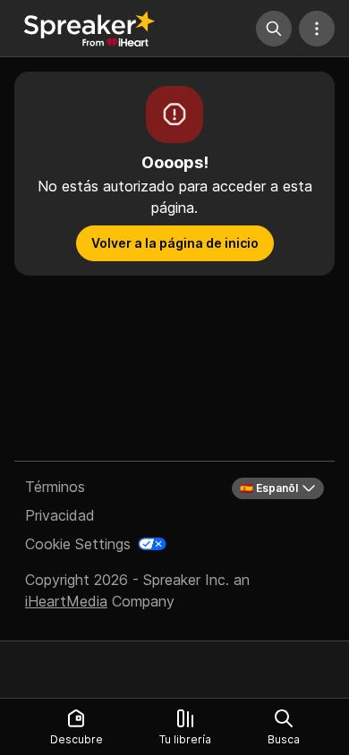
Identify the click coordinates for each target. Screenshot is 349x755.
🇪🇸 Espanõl (269, 488)
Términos (55, 487)
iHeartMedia (66, 601)
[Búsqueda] (274, 29)
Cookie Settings (78, 544)
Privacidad (60, 515)
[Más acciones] (317, 29)
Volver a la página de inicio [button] (175, 242)
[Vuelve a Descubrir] (89, 29)
